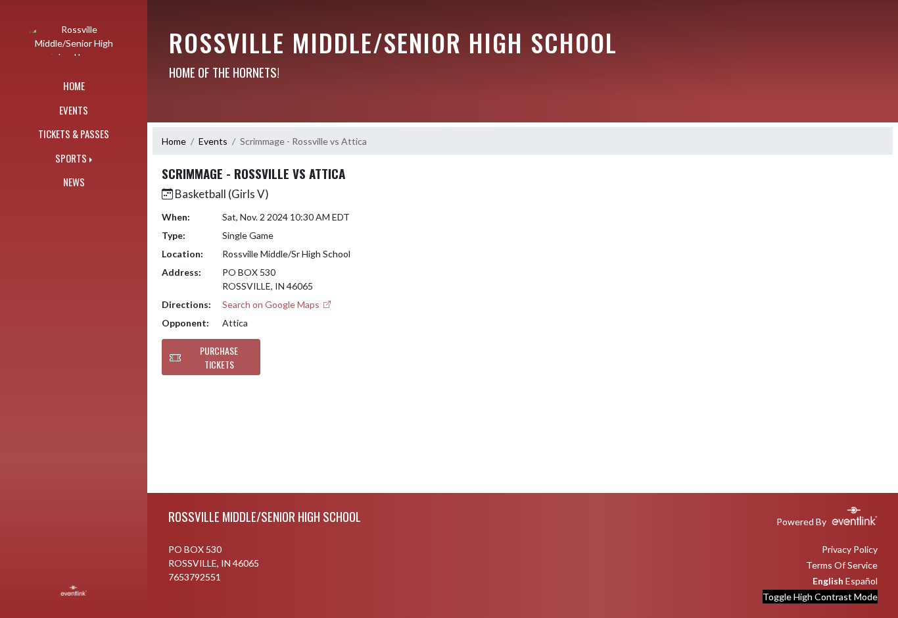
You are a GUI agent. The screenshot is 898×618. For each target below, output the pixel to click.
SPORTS (71, 158)
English (828, 580)
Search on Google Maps (271, 304)
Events (213, 141)
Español (861, 580)
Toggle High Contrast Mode (820, 596)
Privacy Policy (850, 549)
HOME (74, 85)
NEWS (74, 181)
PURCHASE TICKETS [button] (219, 357)
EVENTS (73, 110)
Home (174, 141)
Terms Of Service (842, 565)
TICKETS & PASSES (73, 133)
